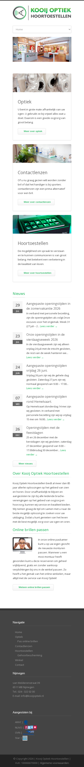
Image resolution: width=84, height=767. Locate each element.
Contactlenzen (23, 646)
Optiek (19, 637)
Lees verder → (48, 326)
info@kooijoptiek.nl (32, 696)
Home (18, 632)
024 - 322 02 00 (26, 691)
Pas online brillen (27, 641)
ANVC (18, 722)
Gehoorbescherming (29, 655)
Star (17, 738)
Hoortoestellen (24, 651)
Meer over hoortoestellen (37, 272)
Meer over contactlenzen (37, 201)
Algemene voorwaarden (54, 763)
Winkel (19, 660)
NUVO (18, 727)
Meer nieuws (26, 463)
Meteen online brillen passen (34, 587)
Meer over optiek (33, 131)
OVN (17, 732)
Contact (19, 665)
